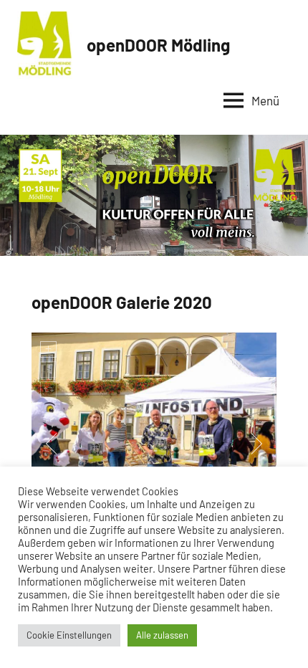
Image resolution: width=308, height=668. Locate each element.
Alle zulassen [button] (162, 635)
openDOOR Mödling (158, 44)
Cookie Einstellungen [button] (69, 635)
